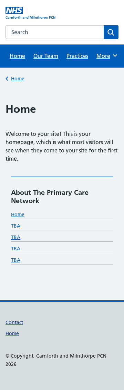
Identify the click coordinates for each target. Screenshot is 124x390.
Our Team (45, 55)
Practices (77, 55)
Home (17, 55)
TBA (15, 226)
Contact (14, 322)
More (105, 55)
